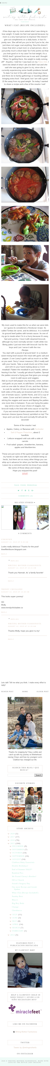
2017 (13, 837)
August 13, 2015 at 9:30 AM (14, 542)
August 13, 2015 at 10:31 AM (22, 568)
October (17, 853)
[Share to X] (18, 490)
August (17, 859)
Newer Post (7, 691)
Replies (15, 561)
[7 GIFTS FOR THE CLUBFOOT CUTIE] (33, 813)
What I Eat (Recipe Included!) (25, 893)
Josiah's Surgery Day (21, 883)
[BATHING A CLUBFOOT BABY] (16, 813)
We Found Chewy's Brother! (24, 876)
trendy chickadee (12, 589)
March (16, 928)
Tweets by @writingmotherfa (25, 1048)
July (15, 915)
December (18, 846)
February (18, 931)
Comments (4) (25, 496)
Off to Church (18, 880)
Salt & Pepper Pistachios (21, 432)
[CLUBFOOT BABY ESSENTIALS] (33, 795)
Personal (32, 485)
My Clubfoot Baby (25, 950)
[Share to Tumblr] (28, 490)
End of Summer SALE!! (22, 869)
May (15, 921)
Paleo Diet (42, 62)
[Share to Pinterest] (25, 490)
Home (25, 691)
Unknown (6, 539)
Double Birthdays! (20, 866)
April (15, 924)
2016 (13, 840)
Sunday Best (17, 896)
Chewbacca (17, 910)
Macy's (15, 900)
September (18, 856)
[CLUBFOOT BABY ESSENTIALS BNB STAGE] (16, 795)
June (15, 918)
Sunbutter (39, 429)
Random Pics (17, 873)
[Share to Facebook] (22, 490)
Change (15, 907)
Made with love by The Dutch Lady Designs (28, 1061)
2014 (13, 935)
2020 (13, 834)
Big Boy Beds (18, 903)
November (18, 850)
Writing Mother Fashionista (24, 565)
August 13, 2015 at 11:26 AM (22, 626)
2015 (13, 843)
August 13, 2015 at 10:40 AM (15, 592)
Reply (4, 554)
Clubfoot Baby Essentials (23, 862)
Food (23, 485)
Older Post (43, 691)
